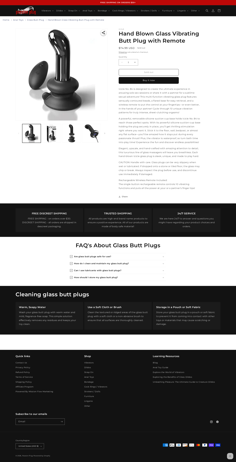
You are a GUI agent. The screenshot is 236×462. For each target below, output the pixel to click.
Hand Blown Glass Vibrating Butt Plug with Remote (76, 20)
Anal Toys (18, 20)
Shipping (123, 52)
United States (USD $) (28, 446)
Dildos (87, 367)
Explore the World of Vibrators (168, 372)
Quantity (123, 57)
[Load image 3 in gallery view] (71, 133)
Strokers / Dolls (92, 391)
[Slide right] (105, 133)
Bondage (89, 382)
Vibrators (89, 362)
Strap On (88, 372)
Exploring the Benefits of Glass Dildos (172, 377)
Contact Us (21, 362)
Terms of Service (24, 377)
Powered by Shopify (41, 456)
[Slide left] (19, 133)
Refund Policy (23, 372)
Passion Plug (27, 456)
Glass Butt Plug (35, 20)
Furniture (89, 396)
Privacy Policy (23, 367)
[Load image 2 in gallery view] (51, 133)
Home (6, 20)
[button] (47, 11)
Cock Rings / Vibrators (95, 387)
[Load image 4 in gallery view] (91, 133)
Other (87, 406)
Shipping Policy (24, 382)
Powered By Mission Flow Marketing (34, 391)
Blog (155, 362)
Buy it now (149, 80)
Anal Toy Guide (160, 367)
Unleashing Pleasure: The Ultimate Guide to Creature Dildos (184, 382)
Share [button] (125, 196)
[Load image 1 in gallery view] (31, 133)
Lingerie (88, 401)
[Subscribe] (62, 421)
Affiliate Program (24, 387)
